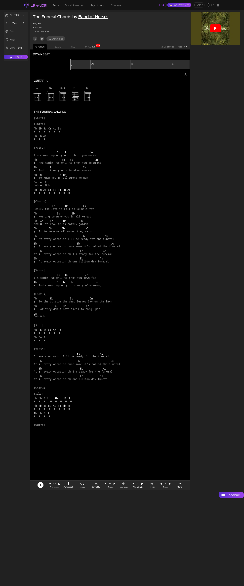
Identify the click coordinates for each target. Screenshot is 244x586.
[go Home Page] (35, 5)
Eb (54, 483)
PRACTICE (91, 46)
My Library (97, 5)
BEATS (57, 46)
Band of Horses (93, 16)
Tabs (56, 5)
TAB (73, 46)
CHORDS (39, 46)
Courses (116, 5)
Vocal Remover (74, 5)
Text (14, 23)
